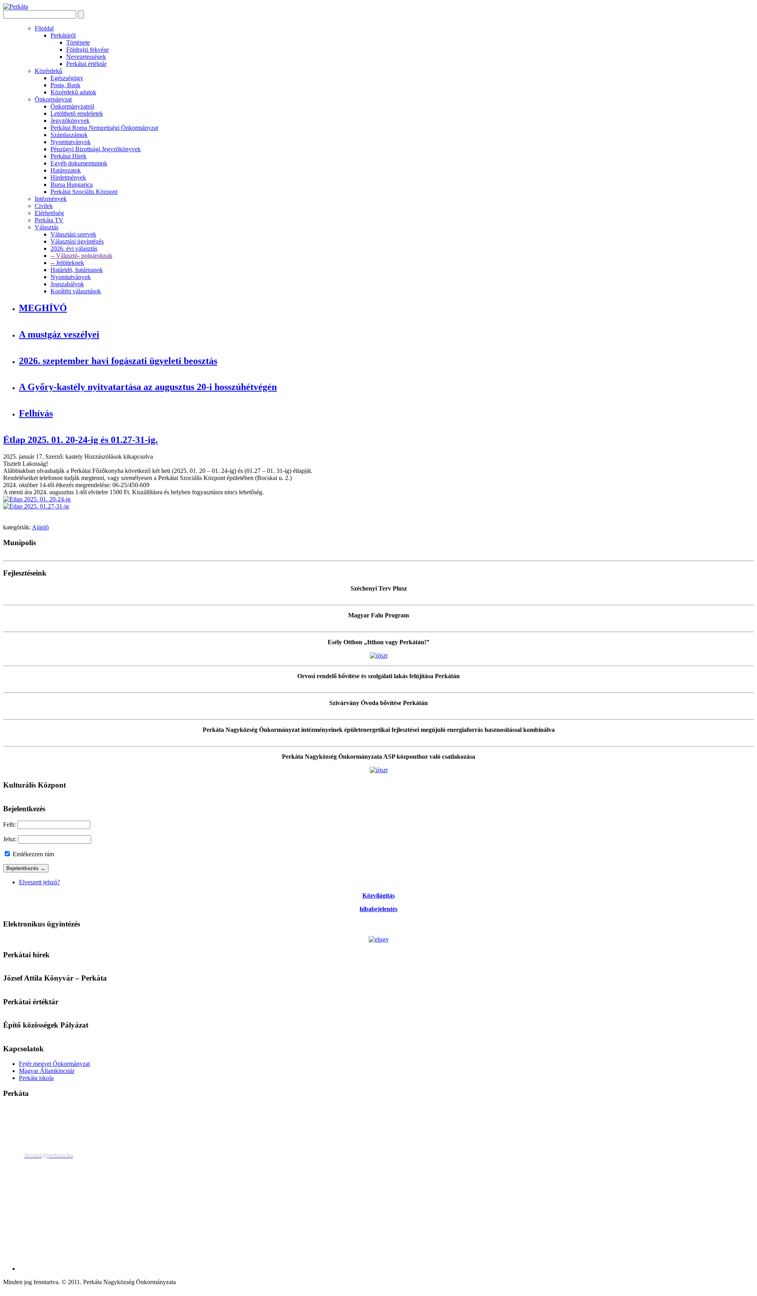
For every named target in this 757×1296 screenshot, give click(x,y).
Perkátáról (63, 35)
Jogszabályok (67, 284)
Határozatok (65, 170)
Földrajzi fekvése (87, 49)
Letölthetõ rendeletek (76, 113)
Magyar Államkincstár (47, 1070)
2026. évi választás (73, 248)
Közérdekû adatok (73, 92)
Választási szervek (73, 234)
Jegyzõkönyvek (69, 120)
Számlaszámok (69, 134)
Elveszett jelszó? (39, 882)
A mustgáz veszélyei (59, 334)
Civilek (44, 206)
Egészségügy (66, 78)
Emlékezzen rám (32, 854)
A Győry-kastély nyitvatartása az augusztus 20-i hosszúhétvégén (148, 387)
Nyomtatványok (70, 142)
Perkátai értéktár (86, 63)
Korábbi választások (75, 291)
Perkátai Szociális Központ (83, 191)
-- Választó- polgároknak (81, 255)
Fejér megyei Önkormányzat (54, 1063)
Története (78, 42)
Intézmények (51, 198)
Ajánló (40, 527)
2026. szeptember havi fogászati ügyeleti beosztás (118, 361)
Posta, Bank (65, 85)
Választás (46, 227)
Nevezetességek (86, 56)
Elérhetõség (49, 213)
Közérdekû (48, 71)
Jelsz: (10, 839)
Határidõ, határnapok (76, 269)
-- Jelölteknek (67, 262)
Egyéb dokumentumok (78, 163)
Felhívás (36, 413)
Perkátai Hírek (68, 156)
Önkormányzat (53, 99)
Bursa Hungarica (71, 184)
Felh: (9, 824)
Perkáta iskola (36, 1078)
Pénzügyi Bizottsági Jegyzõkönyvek (95, 149)
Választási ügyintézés (77, 241)
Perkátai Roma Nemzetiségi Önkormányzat (104, 127)
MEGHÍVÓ (43, 308)
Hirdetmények (68, 177)
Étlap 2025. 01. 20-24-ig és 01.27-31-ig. (80, 440)
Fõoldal (44, 28)
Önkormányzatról (72, 106)
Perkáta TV (49, 220)
